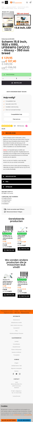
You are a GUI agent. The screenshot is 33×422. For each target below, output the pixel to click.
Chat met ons (16, 119)
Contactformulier (16, 396)
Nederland (16, 387)
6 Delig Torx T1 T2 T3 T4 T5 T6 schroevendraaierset (7, 230)
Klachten (16, 371)
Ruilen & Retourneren (25, 310)
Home (3, 7)
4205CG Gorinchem (16, 385)
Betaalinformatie (16, 346)
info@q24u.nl (18, 391)
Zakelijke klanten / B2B (16, 365)
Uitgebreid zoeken (8, 312)
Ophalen (9, 187)
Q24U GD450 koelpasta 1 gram (22, 230)
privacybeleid (28, 414)
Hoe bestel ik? (16, 328)
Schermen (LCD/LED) (11, 7)
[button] (6, 2)
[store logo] (16, 2)
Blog (16, 330)
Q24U (16, 382)
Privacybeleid (16, 355)
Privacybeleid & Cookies (7, 310)
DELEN (3, 128)
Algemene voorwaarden (16, 368)
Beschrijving (11, 133)
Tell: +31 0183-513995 (16, 392)
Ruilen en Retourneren (16, 349)
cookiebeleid (17, 414)
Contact (16, 310)
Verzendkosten (16, 344)
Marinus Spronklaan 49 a (16, 384)
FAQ (7, 181)
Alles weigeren (24, 420)
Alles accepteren (9, 420)
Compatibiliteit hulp (16, 114)
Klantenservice (25, 312)
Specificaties (11, 176)
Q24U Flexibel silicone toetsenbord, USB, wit (7, 276)
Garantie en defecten (16, 352)
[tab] (16, 133)
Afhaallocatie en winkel (16, 322)
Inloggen (16, 363)
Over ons (17, 312)
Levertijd (16, 341)
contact (5, 162)
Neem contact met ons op (16, 325)
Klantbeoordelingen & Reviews (16, 333)
